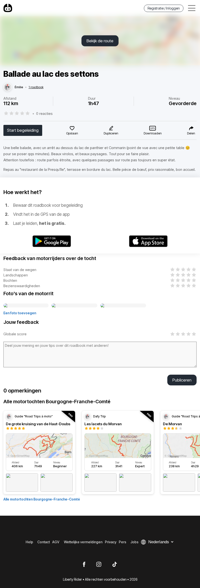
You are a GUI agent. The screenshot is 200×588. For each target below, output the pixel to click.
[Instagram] (98, 564)
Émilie (19, 87)
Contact (43, 542)
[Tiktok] (114, 564)
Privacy (110, 542)
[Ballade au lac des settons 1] (26, 306)
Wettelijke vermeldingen (83, 542)
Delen (191, 133)
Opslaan (72, 133)
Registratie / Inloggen (164, 8)
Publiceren (181, 380)
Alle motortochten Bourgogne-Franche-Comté (41, 499)
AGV (55, 542)
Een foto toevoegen (19, 313)
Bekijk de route (100, 40)
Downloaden (153, 133)
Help (29, 542)
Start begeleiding (23, 130)
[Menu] (192, 8)
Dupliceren (111, 133)
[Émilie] (7, 87)
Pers (122, 542)
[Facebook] (84, 564)
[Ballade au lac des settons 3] (123, 306)
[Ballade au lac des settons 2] (74, 306)
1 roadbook (36, 87)
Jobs (134, 542)
